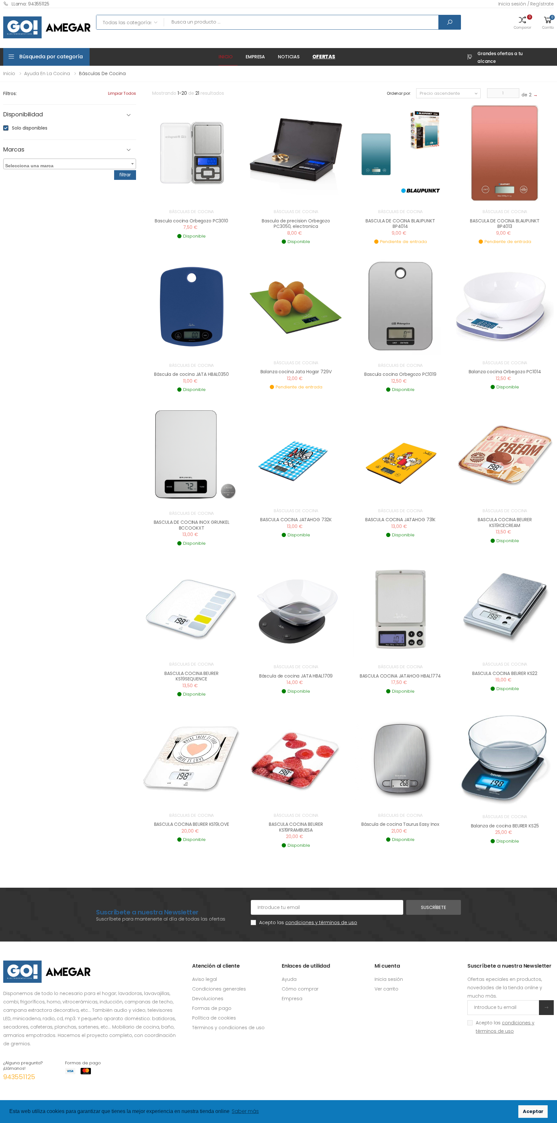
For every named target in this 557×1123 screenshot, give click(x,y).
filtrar (125, 174)
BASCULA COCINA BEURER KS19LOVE (191, 824)
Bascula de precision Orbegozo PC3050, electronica (296, 224)
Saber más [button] (245, 1111)
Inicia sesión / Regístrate (526, 4)
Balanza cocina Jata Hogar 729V (296, 371)
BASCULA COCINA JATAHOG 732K (296, 519)
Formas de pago (211, 1008)
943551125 (19, 1076)
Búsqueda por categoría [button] (51, 56)
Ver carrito (386, 989)
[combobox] (69, 164)
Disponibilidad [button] (23, 114)
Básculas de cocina (191, 212)
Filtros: (10, 93)
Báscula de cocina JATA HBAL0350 (191, 374)
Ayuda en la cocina (47, 73)
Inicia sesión (389, 979)
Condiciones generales (219, 989)
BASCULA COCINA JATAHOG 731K (400, 519)
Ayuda (289, 979)
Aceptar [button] (533, 1111)
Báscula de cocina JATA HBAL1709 (296, 676)
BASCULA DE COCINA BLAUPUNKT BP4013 (504, 224)
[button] (522, 22)
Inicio (226, 57)
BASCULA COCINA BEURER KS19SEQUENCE (191, 676)
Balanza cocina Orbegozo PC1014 (505, 371)
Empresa (255, 57)
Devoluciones (207, 998)
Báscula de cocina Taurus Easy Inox (400, 824)
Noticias (288, 57)
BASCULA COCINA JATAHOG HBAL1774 (400, 676)
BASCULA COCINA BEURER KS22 (504, 673)
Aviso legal (204, 979)
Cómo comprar (300, 989)
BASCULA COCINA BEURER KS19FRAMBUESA (296, 827)
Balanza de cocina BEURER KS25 (505, 826)
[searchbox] (70, 164)
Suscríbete (433, 907)
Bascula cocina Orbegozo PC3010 (191, 221)
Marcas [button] (13, 149)
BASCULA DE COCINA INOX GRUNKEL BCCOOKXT (192, 525)
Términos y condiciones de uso (228, 1027)
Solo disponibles (29, 128)
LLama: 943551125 (30, 4)
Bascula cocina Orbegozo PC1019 (400, 374)
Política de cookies (214, 1018)
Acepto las (308, 922)
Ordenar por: (399, 93)
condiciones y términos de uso (321, 922)
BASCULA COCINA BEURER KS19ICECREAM (505, 522)
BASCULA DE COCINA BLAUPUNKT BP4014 (400, 224)
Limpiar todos (122, 93)
